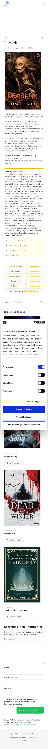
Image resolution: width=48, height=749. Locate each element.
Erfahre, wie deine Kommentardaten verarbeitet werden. (20, 723)
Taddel (21, 48)
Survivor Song (10, 457)
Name (7, 667)
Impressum (33, 737)
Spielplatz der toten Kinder (16, 610)
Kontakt (24, 740)
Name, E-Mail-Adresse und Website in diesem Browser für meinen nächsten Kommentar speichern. (21, 701)
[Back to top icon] (42, 743)
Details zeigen (33, 401)
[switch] (41, 375)
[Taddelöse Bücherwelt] (7, 4)
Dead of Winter (10, 533)
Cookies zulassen (24, 409)
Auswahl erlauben (24, 417)
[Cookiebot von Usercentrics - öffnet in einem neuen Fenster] (34, 322)
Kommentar (10, 639)
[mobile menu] (44, 4)
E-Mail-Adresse (11, 678)
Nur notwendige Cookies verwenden (24, 424)
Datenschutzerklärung (17, 737)
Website (7, 688)
